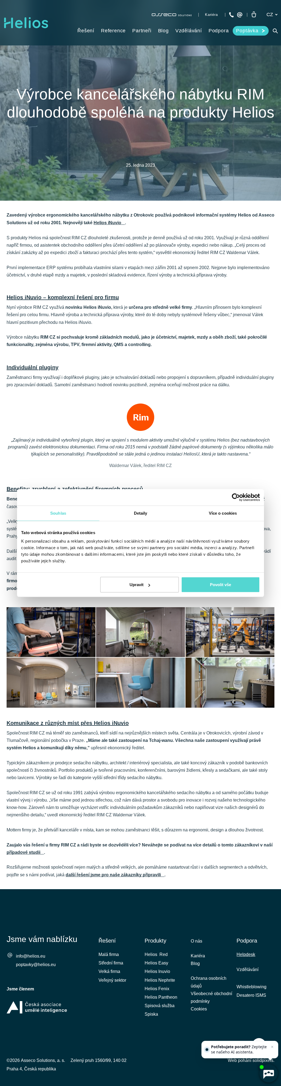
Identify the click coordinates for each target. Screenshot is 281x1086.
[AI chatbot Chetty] (268, 1073)
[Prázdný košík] (253, 14)
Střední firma (111, 963)
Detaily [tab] (140, 513)
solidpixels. (263, 1060)
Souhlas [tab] (58, 513)
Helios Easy (156, 963)
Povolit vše (220, 584)
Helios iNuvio (107, 222)
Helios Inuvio (157, 971)
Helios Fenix (157, 988)
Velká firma (109, 971)
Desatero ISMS (251, 995)
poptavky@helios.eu (36, 964)
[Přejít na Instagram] (270, 1038)
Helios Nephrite (160, 980)
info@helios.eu (30, 956)
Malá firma (109, 954)
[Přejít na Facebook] (227, 1038)
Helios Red (156, 954)
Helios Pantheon (161, 997)
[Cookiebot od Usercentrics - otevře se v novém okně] (236, 497)
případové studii (23, 852)
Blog (195, 963)
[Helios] (26, 22)
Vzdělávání (247, 969)
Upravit (137, 584)
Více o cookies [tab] (223, 513)
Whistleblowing (251, 986)
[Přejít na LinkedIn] (241, 1038)
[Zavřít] (272, 1046)
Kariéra (198, 956)
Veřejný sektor (112, 980)
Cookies (199, 1009)
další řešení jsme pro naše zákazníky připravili (113, 874)
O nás (196, 941)
